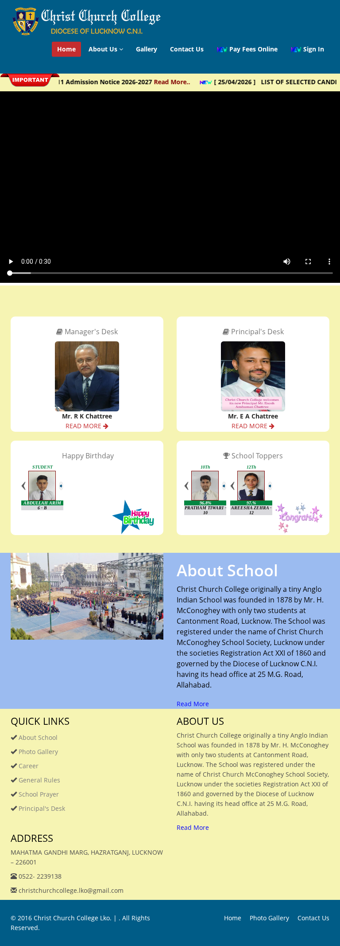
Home (66, 49)
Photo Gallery (37, 751)
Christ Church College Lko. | (76, 918)
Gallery (146, 49)
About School (37, 737)
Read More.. (161, 82)
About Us (104, 49)
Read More (193, 704)
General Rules (38, 780)
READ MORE (84, 426)
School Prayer (38, 794)
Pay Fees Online (253, 49)
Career (28, 766)
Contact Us (187, 49)
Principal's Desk (41, 808)
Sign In (312, 49)
